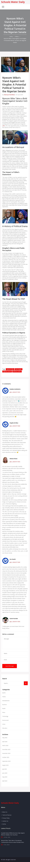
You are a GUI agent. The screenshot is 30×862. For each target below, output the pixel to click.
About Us (4, 812)
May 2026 (4, 737)
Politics (17, 36)
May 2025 (4, 777)
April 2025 (4, 781)
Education (4, 728)
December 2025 (6, 749)
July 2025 (4, 769)
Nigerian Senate (7, 371)
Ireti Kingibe (19, 369)
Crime (3, 724)
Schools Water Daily (13, 2)
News (3, 712)
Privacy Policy (6, 818)
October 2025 (5, 757)
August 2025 (5, 765)
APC (4, 126)
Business (4, 704)
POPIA (4, 824)
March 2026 (5, 745)
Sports (4, 692)
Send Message (9, 666)
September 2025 (6, 761)
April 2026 (4, 741)
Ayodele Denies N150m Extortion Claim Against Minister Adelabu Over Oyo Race (13, 834)
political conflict (17, 371)
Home (11, 36)
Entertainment (5, 700)
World (3, 708)
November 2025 (6, 753)
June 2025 (4, 773)
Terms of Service (6, 815)
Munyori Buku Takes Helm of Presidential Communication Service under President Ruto (12, 841)
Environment (5, 720)
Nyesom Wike (10, 369)
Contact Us (5, 821)
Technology (5, 716)
